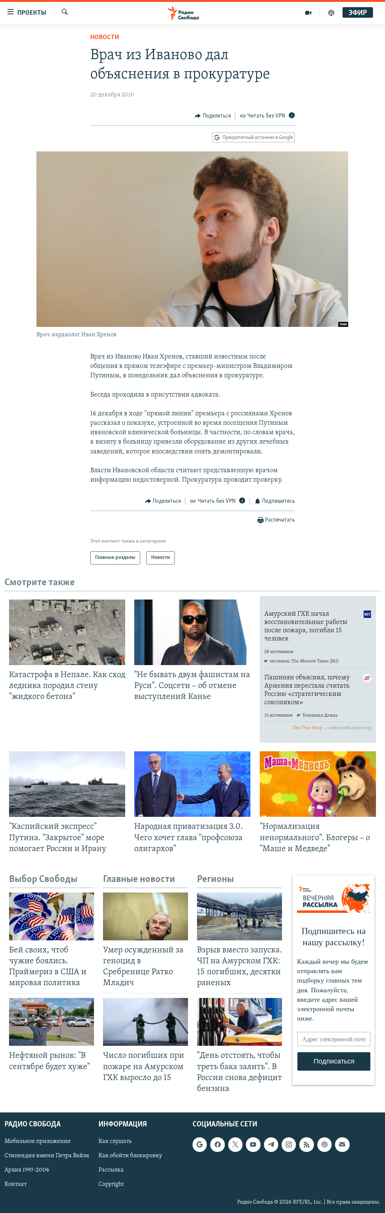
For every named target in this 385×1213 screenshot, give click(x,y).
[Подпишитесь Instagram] (289, 1144)
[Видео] (308, 12)
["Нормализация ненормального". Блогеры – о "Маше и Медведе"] (318, 784)
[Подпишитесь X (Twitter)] (235, 1144)
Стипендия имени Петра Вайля (47, 1156)
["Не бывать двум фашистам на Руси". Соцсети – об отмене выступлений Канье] (192, 632)
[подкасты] (331, 12)
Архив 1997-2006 (27, 1170)
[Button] (213, 116)
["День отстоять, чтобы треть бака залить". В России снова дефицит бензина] (239, 1022)
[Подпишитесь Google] (199, 1144)
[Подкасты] (324, 1144)
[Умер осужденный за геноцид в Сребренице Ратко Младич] (145, 916)
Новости (104, 37)
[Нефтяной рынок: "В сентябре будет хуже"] (51, 1022)
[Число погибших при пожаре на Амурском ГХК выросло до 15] (145, 1022)
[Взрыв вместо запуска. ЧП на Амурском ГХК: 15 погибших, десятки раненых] (239, 916)
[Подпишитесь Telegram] (271, 1144)
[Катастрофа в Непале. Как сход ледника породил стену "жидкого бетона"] (67, 632)
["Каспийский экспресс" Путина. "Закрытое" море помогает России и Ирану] (67, 784)
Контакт (16, 1184)
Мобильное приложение (38, 1141)
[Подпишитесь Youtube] (253, 1144)
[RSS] (306, 1144)
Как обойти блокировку (130, 1156)
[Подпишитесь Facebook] (217, 1144)
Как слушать (115, 1141)
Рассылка (111, 1170)
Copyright (111, 1184)
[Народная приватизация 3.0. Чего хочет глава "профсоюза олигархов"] (192, 784)
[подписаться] (342, 1144)
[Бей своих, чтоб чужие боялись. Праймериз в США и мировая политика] (51, 916)
